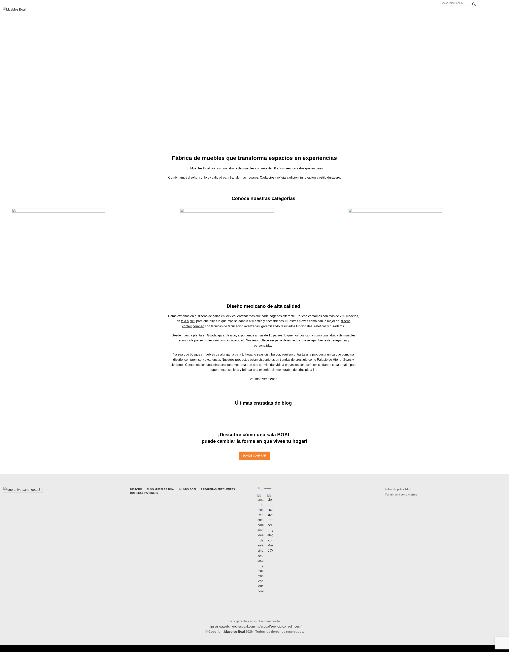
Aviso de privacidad (398, 489)
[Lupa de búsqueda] (474, 4)
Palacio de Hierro (329, 359)
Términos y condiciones (401, 495)
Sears (347, 359)
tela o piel (188, 321)
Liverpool (177, 364)
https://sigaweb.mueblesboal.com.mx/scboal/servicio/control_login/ (254, 626)
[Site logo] (14, 9)
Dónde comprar (254, 455)
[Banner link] (95, 242)
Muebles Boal (234, 631)
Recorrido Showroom (494, 2)
